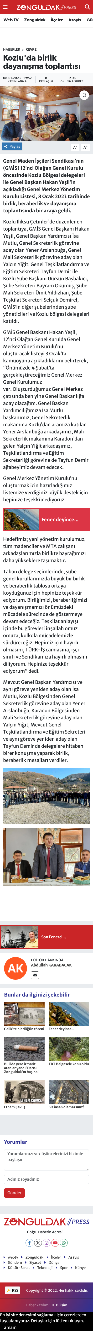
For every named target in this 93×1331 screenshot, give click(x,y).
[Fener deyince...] (69, 1013)
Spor (64, 1267)
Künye (80, 1267)
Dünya (54, 1262)
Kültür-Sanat (19, 1267)
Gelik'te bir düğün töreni (24, 1029)
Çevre (31, 49)
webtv (13, 1257)
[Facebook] (29, 1243)
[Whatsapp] (64, 1243)
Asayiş (74, 20)
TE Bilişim (59, 1305)
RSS (14, 1290)
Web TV (11, 20)
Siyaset (35, 1262)
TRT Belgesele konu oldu (69, 1064)
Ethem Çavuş (14, 1107)
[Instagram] (47, 1243)
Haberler (11, 49)
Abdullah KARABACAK (51, 965)
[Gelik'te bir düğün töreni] (24, 1013)
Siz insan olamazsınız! (66, 1107)
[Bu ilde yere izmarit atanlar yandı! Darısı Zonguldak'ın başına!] (24, 1048)
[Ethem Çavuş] (24, 1091)
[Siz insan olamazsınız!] (69, 1091)
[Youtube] (55, 1243)
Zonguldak (35, 20)
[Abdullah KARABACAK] (15, 968)
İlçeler (57, 20)
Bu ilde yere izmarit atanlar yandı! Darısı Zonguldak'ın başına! (21, 1068)
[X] (38, 1243)
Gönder (14, 1192)
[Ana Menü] (5, 6)
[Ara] (87, 6)
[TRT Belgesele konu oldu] (69, 1048)
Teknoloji (44, 1267)
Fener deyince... (61, 1029)
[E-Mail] (35, 975)
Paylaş (15, 146)
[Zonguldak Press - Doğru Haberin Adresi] (46, 7)
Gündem (15, 1262)
